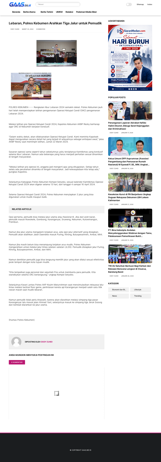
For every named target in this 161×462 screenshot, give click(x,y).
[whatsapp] (21, 328)
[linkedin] (31, 328)
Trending (138, 296)
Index (149, 4)
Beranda (16, 12)
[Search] (78, 4)
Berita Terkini (47, 12)
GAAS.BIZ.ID (86, 450)
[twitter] (16, 328)
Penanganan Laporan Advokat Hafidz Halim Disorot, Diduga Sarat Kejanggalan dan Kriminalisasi (128, 126)
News (114, 296)
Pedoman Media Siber (86, 12)
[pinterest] (26, 328)
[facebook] (11, 328)
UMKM (59, 12)
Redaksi (69, 12)
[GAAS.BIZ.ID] (20, 6)
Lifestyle (137, 289)
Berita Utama (29, 12)
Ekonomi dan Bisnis (120, 289)
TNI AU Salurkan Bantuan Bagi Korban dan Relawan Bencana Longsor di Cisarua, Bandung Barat (129, 269)
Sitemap (140, 4)
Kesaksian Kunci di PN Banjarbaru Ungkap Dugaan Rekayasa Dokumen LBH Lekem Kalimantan (129, 197)
